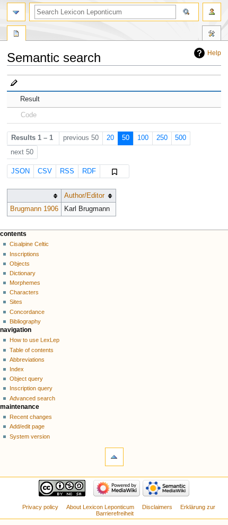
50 (125, 138)
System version (30, 436)
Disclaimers (157, 507)
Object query (26, 378)
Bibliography (25, 321)
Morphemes (25, 282)
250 (162, 138)
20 (110, 138)
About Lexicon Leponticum (100, 507)
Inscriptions (24, 254)
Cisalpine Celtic (29, 244)
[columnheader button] (34, 196)
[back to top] (114, 457)
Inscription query (31, 388)
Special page (16, 34)
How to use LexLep (34, 340)
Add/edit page (27, 426)
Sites (16, 302)
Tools (212, 34)
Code (29, 115)
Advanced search (32, 398)
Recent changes (31, 417)
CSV (45, 171)
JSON (20, 171)
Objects (20, 263)
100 (142, 138)
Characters (24, 292)
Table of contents (32, 350)
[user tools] (212, 12)
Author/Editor (84, 195)
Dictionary (23, 273)
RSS (67, 171)
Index (17, 369)
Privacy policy (40, 507)
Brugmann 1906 (34, 209)
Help (214, 53)
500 (180, 138)
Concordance (27, 312)
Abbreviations (27, 359)
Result (30, 99)
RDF (89, 171)
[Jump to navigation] (16, 12)
